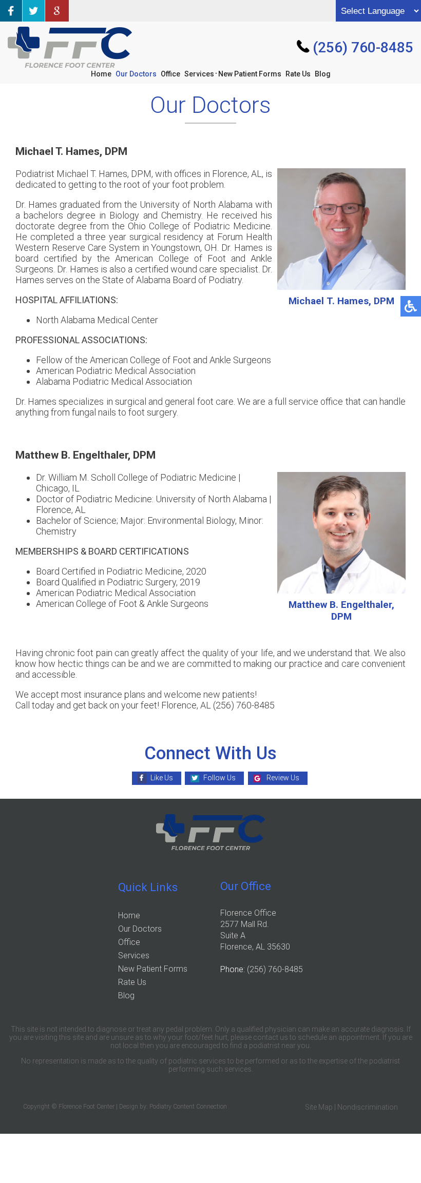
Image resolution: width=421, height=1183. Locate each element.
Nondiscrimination (367, 1107)
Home (101, 74)
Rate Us (298, 74)
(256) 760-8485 (363, 47)
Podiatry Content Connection (188, 1106)
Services (199, 74)
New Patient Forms (249, 74)
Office (170, 74)
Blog (323, 74)
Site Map (319, 1107)
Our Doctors (136, 74)
